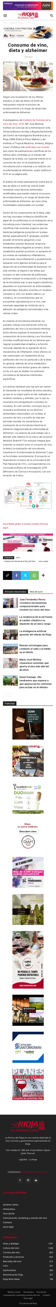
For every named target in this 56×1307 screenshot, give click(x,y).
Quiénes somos (10, 1204)
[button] (5, 16)
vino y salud (43, 561)
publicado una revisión (37, 147)
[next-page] (9, 695)
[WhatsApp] (34, 575)
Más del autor (36, 592)
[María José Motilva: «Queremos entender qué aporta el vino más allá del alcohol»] (10, 663)
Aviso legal (8, 1226)
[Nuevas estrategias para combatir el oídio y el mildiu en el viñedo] (10, 649)
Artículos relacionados (15, 592)
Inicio (5, 22)
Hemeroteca (9, 1209)
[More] (43, 575)
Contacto (7, 1222)
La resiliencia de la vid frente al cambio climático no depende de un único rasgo (35, 620)
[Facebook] (16, 575)
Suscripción (9, 1213)
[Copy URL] (7, 575)
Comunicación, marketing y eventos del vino (25, 1218)
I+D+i (29, 22)
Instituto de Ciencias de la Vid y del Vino (19, 561)
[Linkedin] (36, 1180)
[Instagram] (28, 1180)
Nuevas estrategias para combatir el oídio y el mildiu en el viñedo (35, 649)
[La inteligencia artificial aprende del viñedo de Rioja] (10, 635)
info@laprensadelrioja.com (34, 1171)
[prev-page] (5, 695)
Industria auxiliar (17, 22)
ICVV (18, 558)
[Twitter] (25, 575)
